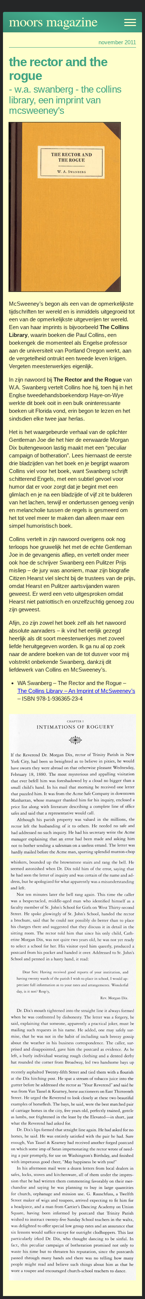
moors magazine (53, 21)
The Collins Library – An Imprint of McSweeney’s (76, 691)
